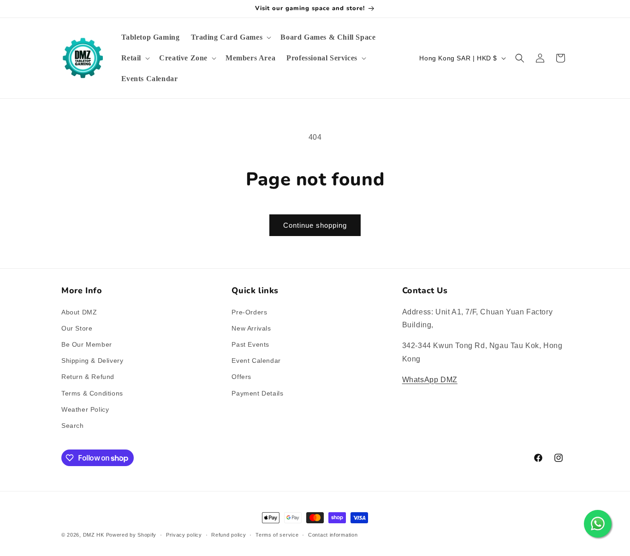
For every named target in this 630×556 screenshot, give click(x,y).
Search (72, 425)
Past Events (250, 344)
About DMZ (79, 312)
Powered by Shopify (131, 535)
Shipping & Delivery (92, 360)
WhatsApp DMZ (430, 380)
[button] (230, 37)
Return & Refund (87, 376)
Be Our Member (86, 344)
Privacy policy (184, 535)
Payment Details (257, 393)
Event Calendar (256, 360)
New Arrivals (251, 328)
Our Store (76, 328)
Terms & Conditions (92, 393)
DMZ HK (93, 535)
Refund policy (228, 535)
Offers (241, 376)
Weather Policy (85, 409)
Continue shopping (315, 225)
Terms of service (277, 535)
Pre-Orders (249, 312)
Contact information (332, 535)
